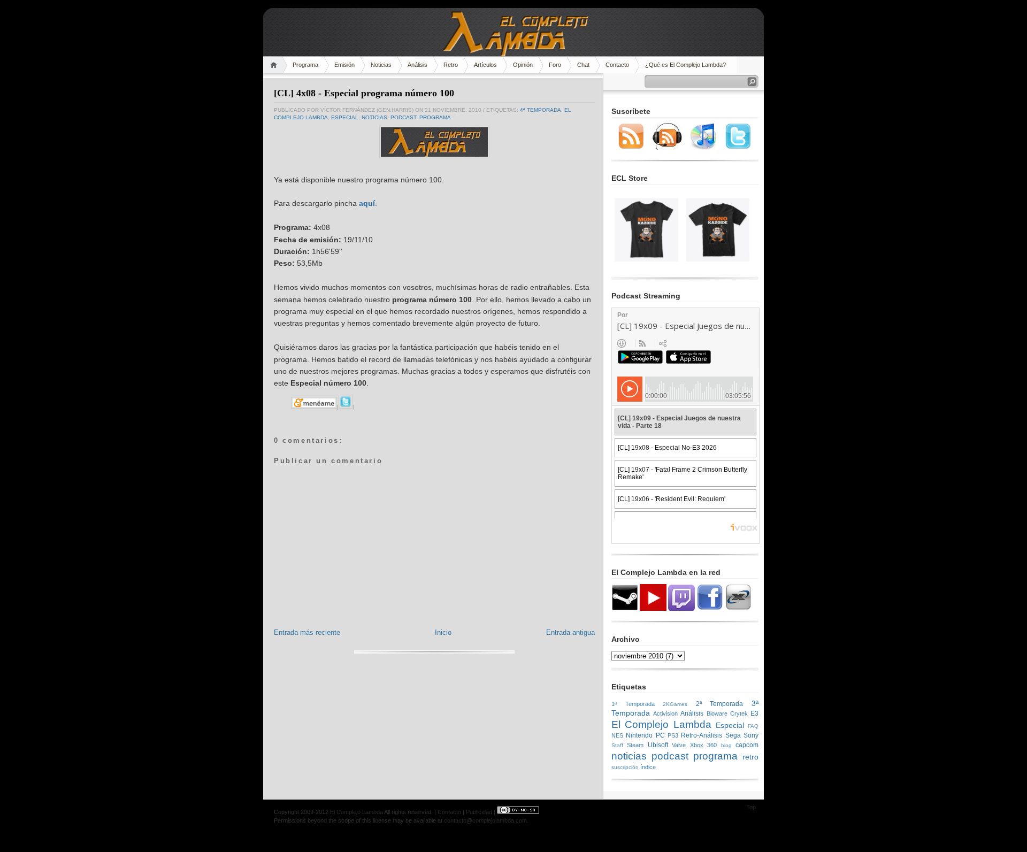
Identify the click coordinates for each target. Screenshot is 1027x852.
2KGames (675, 704)
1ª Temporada (633, 704)
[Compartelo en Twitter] (345, 407)
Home (275, 65)
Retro (450, 65)
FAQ (753, 726)
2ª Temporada (720, 704)
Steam (635, 745)
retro (750, 757)
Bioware (717, 713)
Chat (583, 65)
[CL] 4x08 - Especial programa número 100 (364, 93)
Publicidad (479, 812)
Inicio (443, 632)
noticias (374, 117)
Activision (665, 713)
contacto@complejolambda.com (485, 820)
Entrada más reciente (307, 632)
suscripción (625, 767)
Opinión (523, 65)
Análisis (417, 65)
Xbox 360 (703, 745)
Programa (305, 65)
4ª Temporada (540, 110)
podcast (403, 117)
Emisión (344, 65)
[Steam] (624, 608)
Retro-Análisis (701, 735)
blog (726, 745)
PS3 (673, 735)
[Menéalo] (314, 407)
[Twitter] (738, 147)
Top (751, 807)
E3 (754, 713)
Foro (555, 65)
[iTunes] (703, 147)
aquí (367, 203)
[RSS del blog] (631, 147)
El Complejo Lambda (661, 724)
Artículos (485, 65)
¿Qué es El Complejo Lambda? (685, 65)
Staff (617, 745)
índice (648, 767)
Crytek (739, 713)
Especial (344, 117)
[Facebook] (709, 608)
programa (435, 117)
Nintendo (639, 735)
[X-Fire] (738, 608)
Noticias (381, 65)
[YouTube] (653, 608)
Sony (751, 735)
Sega (733, 735)
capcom (746, 745)
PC (660, 735)
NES (617, 735)
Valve (679, 745)
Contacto (617, 65)
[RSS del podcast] (667, 147)
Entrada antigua (570, 632)
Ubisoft (658, 745)
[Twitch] (681, 608)
